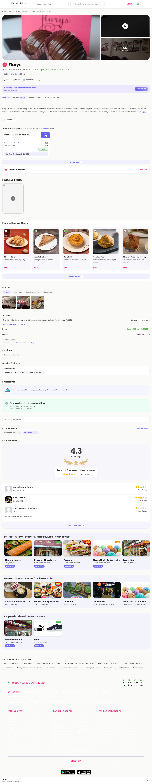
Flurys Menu (108, 668)
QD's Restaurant (105, 740)
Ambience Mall (82, 725)
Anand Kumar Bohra (23, 487)
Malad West (58, 737)
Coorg (32, 737)
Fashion (47, 692)
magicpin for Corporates (125, 750)
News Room (14, 750)
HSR (54, 722)
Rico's (123, 737)
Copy (135, 320)
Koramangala (58, 719)
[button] (125, 26)
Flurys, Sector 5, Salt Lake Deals (131, 663)
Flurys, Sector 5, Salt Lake (107, 663)
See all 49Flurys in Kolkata (14, 324)
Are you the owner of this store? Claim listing (18, 343)
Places (96, 750)
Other (104, 692)
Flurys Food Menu (123, 668)
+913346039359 (143, 334)
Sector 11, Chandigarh (62, 731)
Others (116, 765)
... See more (144, 112)
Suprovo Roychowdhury (25, 508)
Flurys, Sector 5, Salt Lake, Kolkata (29, 668)
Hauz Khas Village (60, 740)
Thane (32, 734)
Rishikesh (11, 737)
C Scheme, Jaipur (83, 731)
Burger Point (126, 722)
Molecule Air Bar (105, 728)
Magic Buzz (47, 292)
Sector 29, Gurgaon (84, 722)
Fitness (65, 692)
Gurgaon (33, 719)
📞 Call (6, 80)
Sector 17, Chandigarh (85, 728)
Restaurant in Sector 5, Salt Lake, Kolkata (18, 663)
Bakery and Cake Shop (12, 355)
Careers (70, 754)
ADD (45, 149)
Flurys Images (138, 668)
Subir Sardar (19, 497)
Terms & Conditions (75, 750)
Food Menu (18, 292)
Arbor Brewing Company (109, 722)
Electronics (76, 692)
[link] (16, 248)
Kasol (10, 740)
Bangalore (12, 722)
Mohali (10, 731)
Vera (139, 750)
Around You (33, 750)
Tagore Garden (82, 740)
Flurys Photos (8, 668)
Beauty (38, 692)
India (10, 12)
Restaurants (27, 692)
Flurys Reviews (50, 668)
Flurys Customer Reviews (68, 668)
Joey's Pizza (103, 737)
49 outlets (42, 129)
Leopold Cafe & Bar (129, 734)
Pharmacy (95, 692)
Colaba (78, 734)
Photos (6, 292)
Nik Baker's (103, 725)
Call (147, 781)
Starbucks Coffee (106, 734)
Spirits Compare (60, 750)
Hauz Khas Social (128, 740)
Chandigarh (35, 722)
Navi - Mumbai (14, 734)
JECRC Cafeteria (128, 731)
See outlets (141, 89)
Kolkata (17, 12)
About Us (24, 750)
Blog (42, 750)
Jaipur (10, 728)
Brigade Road (81, 719)
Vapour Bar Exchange (107, 731)
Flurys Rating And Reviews (90, 668)
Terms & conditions (15, 419)
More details (18, 143)
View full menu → (143, 429)
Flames (124, 725)
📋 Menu (16, 80)
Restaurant (41, 12)
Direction (145, 320)
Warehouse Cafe (128, 728)
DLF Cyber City (59, 725)
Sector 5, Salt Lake (28, 12)
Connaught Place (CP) (85, 737)
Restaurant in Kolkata (45, 663)
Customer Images (32, 292)
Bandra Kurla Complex (62, 734)
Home (4, 12)
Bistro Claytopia (127, 719)
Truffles (102, 719)
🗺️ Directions (28, 80)
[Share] (39, 80)
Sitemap (88, 750)
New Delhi (12, 719)
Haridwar (33, 740)
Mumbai (33, 731)
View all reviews (74, 525)
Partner (104, 750)
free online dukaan (35, 682)
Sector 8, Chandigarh (62, 728)
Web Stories (80, 754)
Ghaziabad (12, 725)
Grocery (56, 692)
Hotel (85, 692)
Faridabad (34, 725)
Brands (111, 750)
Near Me (48, 750)
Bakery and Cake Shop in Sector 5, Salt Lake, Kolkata (75, 663)
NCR (31, 728)
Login (129, 4)
